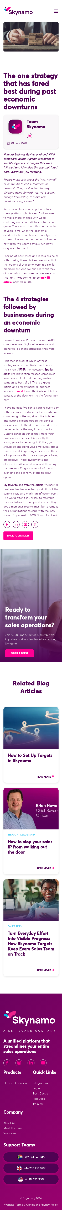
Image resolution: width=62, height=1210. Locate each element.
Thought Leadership (21, 835)
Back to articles (18, 536)
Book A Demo (19, 653)
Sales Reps (15, 926)
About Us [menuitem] (9, 1123)
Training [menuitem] (38, 1104)
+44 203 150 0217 (34, 1168)
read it (21, 391)
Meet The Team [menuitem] (13, 1128)
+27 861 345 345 (35, 1157)
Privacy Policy (49, 1204)
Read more (44, 777)
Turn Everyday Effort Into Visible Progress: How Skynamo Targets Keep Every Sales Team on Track (31, 943)
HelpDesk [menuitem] (39, 1098)
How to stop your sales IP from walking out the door (30, 847)
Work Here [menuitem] (10, 1133)
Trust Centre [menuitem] (40, 1093)
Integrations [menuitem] (40, 1083)
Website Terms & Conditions (22, 1204)
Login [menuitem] (36, 1088)
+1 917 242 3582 (34, 1179)
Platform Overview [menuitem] (15, 1083)
